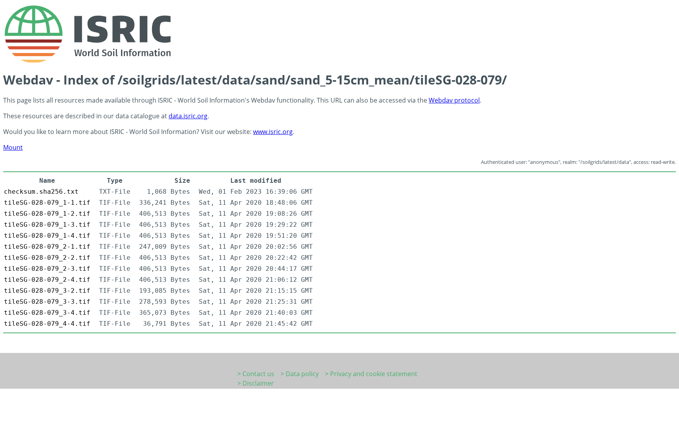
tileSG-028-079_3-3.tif (47, 301)
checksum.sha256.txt (41, 191)
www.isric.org (273, 131)
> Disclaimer (255, 383)
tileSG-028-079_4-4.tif (47, 323)
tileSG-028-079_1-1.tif (47, 202)
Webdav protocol (454, 100)
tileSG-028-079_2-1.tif (47, 246)
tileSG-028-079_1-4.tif (47, 235)
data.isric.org (188, 116)
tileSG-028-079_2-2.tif (47, 257)
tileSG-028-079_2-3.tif (47, 268)
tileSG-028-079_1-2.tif (47, 213)
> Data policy (300, 373)
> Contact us (255, 373)
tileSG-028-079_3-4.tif (47, 312)
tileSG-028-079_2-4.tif (47, 279)
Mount (13, 147)
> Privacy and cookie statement (371, 373)
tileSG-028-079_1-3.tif (47, 224)
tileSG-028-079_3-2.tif (47, 290)
